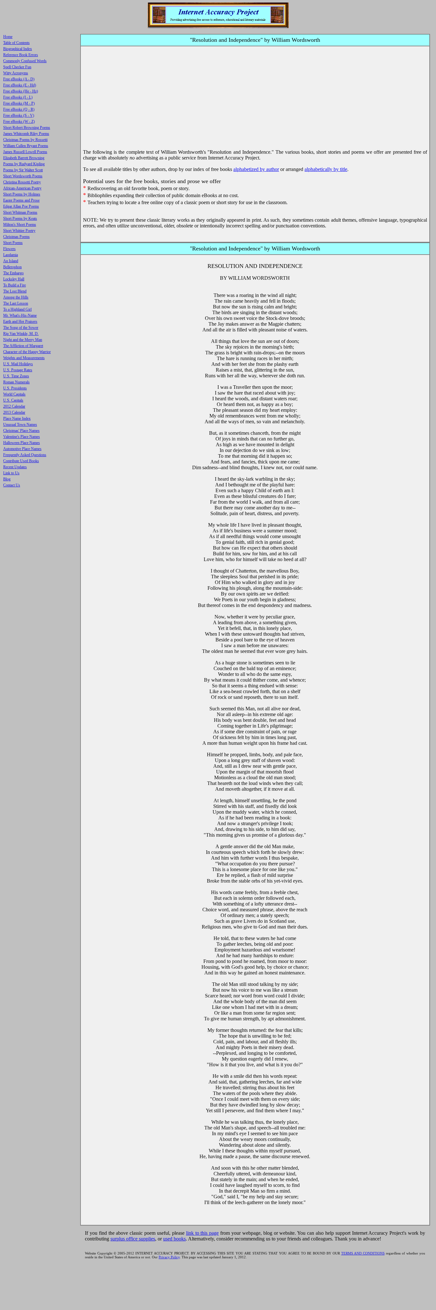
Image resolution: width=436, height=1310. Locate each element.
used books (174, 1238)
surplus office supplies (132, 1238)
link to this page (202, 1233)
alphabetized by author (256, 169)
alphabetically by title (325, 169)
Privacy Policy (169, 1257)
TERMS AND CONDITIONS (363, 1253)
